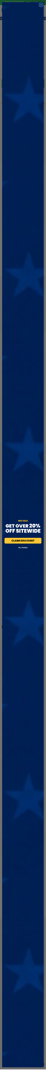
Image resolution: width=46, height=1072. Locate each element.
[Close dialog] (41, 5)
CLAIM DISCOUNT (22, 541)
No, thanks (23, 547)
